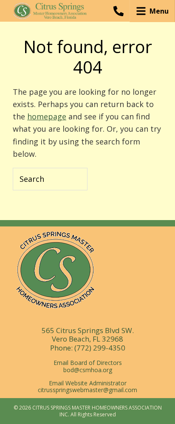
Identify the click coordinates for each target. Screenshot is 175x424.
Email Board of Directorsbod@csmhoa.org (88, 366)
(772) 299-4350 (99, 348)
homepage (46, 116)
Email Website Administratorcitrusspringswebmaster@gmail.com (87, 386)
